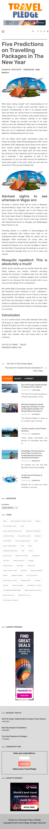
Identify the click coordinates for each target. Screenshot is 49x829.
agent (4, 521)
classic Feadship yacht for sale (12, 531)
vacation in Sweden (17, 585)
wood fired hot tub (8, 595)
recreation (24, 570)
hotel (23, 551)
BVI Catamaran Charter (10, 526)
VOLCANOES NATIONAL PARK (12, 590)
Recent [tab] (17, 379)
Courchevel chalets (8, 536)
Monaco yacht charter (22, 555)
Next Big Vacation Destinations (14, 728)
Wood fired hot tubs (24, 595)
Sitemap (37, 820)
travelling (16, 347)
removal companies (36, 570)
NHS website (36, 555)
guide (22, 546)
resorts (5, 575)
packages (6, 347)
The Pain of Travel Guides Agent (19, 364)
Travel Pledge (30, 769)
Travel (15, 345)
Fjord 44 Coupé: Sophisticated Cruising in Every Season (24, 719)
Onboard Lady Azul (18, 560)
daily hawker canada (24, 536)
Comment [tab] (29, 379)
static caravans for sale (10, 580)
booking (38, 521)
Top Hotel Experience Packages (14, 736)
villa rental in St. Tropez (34, 585)
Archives (5, 504)
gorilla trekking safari (9, 546)
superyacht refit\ (26, 580)
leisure (30, 551)
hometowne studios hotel (10, 551)
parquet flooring (8, 565)
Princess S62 (31, 565)
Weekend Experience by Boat (33, 590)
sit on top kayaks (32, 575)
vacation (5, 585)
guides (30, 546)
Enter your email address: (24, 761)
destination (38, 536)
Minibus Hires (7, 555)
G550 (35, 541)
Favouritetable (7, 541)
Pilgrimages (20, 565)
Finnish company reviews (22, 541)
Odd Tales (6, 560)
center (22, 526)
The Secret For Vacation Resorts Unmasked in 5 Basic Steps (24, 369)
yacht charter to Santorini (10, 600)
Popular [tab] (7, 379)
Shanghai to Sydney (17, 575)
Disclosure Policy (25, 820)
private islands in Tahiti (10, 570)
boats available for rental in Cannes (21, 521)
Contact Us (12, 820)
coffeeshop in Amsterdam (33, 531)
